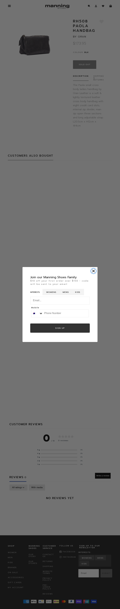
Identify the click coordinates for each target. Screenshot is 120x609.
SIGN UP (60, 328)
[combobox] (37, 313)
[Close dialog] (93, 271)
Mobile (35, 308)
